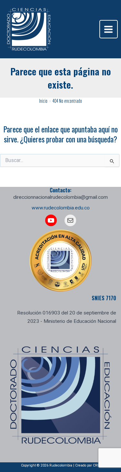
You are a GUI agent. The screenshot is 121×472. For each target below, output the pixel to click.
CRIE (96, 465)
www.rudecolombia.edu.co (61, 208)
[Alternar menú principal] (108, 29)
